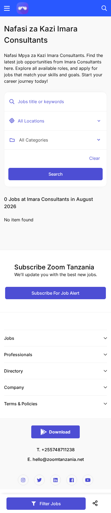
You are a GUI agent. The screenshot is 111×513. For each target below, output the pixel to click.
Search (55, 174)
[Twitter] (39, 480)
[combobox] (59, 140)
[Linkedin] (55, 480)
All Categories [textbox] (33, 140)
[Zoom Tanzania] (22, 7)
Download (59, 432)
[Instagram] (23, 480)
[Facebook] (71, 480)
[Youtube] (87, 480)
